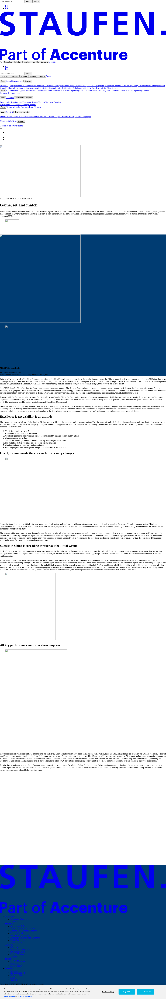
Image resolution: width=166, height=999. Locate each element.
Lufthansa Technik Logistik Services (54, 116)
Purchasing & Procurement (25, 88)
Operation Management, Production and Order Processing (108, 86)
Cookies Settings (108, 992)
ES (6, 6)
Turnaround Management (54, 86)
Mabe (2, 116)
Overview (10, 97)
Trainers (32, 104)
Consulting (8, 62)
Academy (27, 62)
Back (3, 81)
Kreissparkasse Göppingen (80, 116)
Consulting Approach (14, 81)
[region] (83, 992)
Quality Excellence (93, 88)
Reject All (126, 992)
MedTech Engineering (103, 90)
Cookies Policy (9, 996)
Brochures (25, 107)
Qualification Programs (23, 98)
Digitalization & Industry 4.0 (73, 88)
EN (6, 8)
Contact (52, 62)
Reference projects (22, 112)
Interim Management (109, 88)
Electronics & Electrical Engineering (127, 90)
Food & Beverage (17, 940)
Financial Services (86, 90)
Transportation (14, 93)
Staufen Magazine (13, 107)
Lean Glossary (35, 107)
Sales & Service (55, 88)
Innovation (69, 86)
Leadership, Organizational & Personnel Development (22, 86)
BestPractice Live (7, 104)
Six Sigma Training (53, 102)
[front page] (83, 59)
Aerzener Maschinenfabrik (28, 116)
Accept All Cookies (145, 992)
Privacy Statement (25, 996)
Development (79, 86)
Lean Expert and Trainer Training (31, 102)
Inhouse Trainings (21, 104)
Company (44, 62)
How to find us (17, 126)
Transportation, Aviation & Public (39, 90)
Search (28, 1)
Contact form (5, 126)
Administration (42, 88)
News (14, 121)
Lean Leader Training (9, 102)
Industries (18, 62)
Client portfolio (6, 121)
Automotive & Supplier (15, 90)
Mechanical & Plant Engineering (66, 90)
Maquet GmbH (11, 116)
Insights (36, 62)
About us (9, 112)
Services (28, 81)
